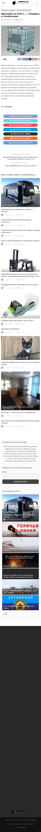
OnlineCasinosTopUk (9, 674)
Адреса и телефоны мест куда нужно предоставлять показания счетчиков (18, 576)
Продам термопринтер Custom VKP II (17, 321)
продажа (8, 106)
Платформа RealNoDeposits (12, 785)
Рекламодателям (21, 827)
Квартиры (21, 406)
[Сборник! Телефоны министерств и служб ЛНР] (20, 529)
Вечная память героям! (12, 566)
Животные (22, 357)
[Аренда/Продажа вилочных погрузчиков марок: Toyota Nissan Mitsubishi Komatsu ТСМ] (20, 260)
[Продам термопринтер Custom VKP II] (20, 305)
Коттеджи (30, 406)
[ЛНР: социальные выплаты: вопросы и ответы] (20, 602)
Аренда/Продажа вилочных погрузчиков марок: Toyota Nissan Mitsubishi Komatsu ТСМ (20, 275)
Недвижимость (8, 408)
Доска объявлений (24, 10)
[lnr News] (20, 2)
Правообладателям (29, 824)
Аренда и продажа (8, 10)
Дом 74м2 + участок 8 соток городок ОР (18, 412)
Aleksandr (6, 20)
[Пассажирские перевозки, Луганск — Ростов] (20, 192)
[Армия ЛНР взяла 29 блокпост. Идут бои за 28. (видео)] (20, 587)
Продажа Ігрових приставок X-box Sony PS (19, 285)
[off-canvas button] (3, 3)
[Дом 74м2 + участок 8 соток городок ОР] (20, 391)
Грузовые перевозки (10, 329)
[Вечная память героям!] (20, 560)
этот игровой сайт (21, 725)
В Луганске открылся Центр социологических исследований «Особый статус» (20, 548)
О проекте (9, 824)
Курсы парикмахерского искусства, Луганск (20, 166)
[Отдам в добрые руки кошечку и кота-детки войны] (20, 348)
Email (4, 472)
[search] (37, 3)
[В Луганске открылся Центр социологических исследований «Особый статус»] (20, 544)
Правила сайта (18, 824)
